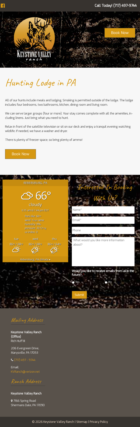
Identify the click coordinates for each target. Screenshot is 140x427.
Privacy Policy (99, 422)
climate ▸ (35, 259)
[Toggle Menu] (5, 5)
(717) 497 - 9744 (24, 360)
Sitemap (81, 422)
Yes (77, 281)
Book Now (120, 32)
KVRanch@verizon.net (25, 372)
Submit (79, 295)
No (110, 281)
